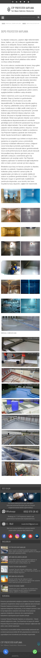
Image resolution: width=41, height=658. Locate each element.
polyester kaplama (24, 656)
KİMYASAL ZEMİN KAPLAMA (9, 23)
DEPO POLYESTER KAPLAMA (30, 23)
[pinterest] (20, 1)
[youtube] (28, 1)
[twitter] (24, 1)
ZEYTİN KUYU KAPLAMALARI (17, 547)
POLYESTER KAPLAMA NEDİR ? (18, 566)
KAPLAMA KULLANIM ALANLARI (18, 557)
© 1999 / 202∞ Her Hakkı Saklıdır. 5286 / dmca (20, 654)
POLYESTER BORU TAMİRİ (16, 586)
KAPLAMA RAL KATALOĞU (16, 576)
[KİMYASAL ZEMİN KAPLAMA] (20, 323)
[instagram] (12, 1)
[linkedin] (16, 1)
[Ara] (38, 17)
